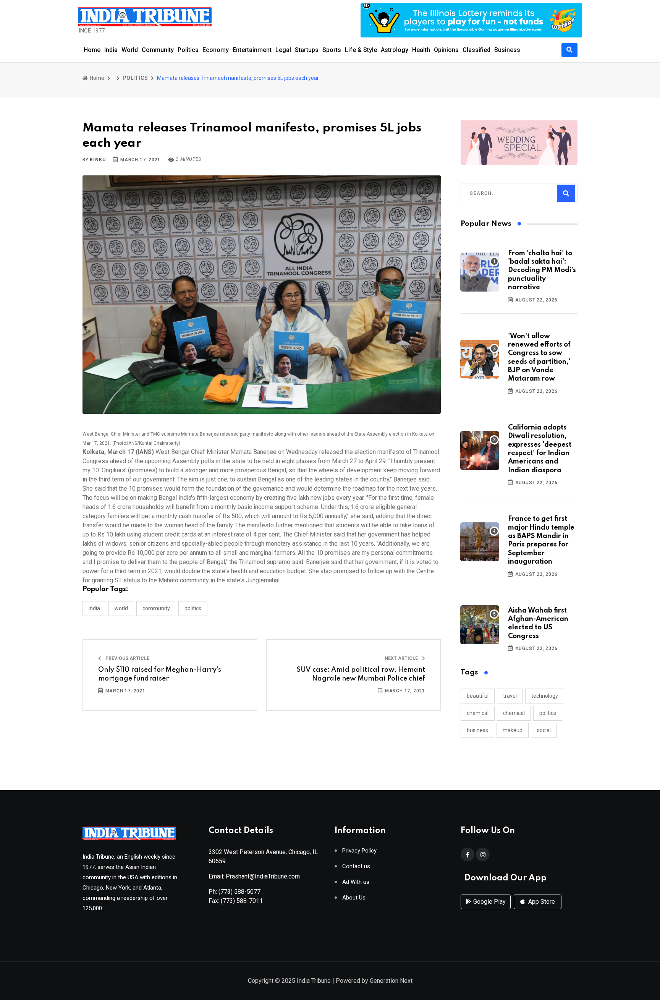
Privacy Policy (359, 851)
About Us (354, 898)
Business (507, 49)
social (544, 730)
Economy (215, 49)
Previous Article (126, 658)
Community (158, 49)
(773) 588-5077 (239, 891)
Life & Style (361, 49)
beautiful (478, 696)
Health (421, 49)
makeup (512, 730)
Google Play (489, 901)
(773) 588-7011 (242, 900)
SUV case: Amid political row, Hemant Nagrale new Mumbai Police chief (360, 674)
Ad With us (355, 882)
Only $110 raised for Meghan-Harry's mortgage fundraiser (159, 674)
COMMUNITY (156, 608)
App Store (541, 901)
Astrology (394, 49)
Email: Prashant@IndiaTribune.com (254, 876)
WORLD (121, 608)
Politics (188, 49)
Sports (331, 49)
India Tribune (314, 980)
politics (547, 713)
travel (510, 696)
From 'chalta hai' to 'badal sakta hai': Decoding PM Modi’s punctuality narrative (542, 270)
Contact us (356, 866)
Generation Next (391, 980)
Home (92, 49)
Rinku (97, 159)
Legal (283, 49)
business (477, 730)
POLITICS (135, 78)
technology (544, 696)
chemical (478, 713)
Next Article (402, 658)
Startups (307, 49)
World (129, 49)
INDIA (94, 608)
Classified (476, 49)
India (111, 49)
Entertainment (252, 49)
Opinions (446, 49)
